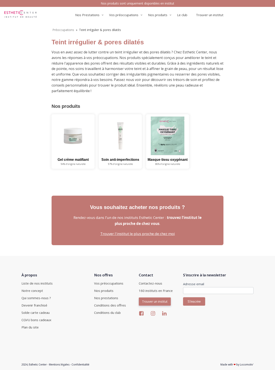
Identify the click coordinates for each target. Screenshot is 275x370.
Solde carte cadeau (35, 312)
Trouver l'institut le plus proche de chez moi (137, 233)
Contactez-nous (150, 283)
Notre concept (32, 290)
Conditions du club (107, 312)
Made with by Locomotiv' (237, 364)
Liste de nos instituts (37, 283)
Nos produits (103, 290)
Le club (182, 15)
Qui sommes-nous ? (36, 298)
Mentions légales (59, 364)
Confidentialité (80, 364)
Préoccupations (63, 30)
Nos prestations (106, 298)
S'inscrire (194, 301)
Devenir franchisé (34, 305)
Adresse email (193, 284)
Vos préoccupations (108, 283)
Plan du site (30, 327)
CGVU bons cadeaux (36, 320)
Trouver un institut (209, 15)
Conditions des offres (110, 305)
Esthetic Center (38, 364)
